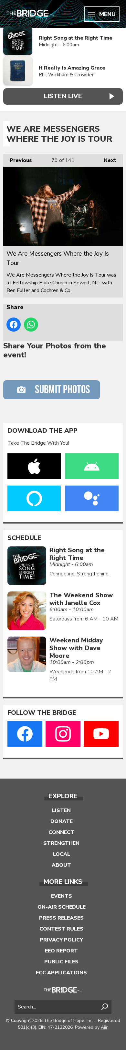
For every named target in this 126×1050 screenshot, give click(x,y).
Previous (17, 160)
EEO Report (61, 950)
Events (61, 896)
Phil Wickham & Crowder (66, 75)
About (61, 865)
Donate (61, 821)
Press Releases (61, 918)
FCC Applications (61, 972)
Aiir (104, 1027)
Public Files (61, 961)
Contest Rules (61, 928)
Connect (61, 832)
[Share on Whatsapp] (31, 324)
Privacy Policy (61, 939)
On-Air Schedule (61, 907)
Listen (61, 810)
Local (61, 854)
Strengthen (61, 843)
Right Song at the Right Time (75, 38)
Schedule (24, 538)
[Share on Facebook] (13, 324)
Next (106, 160)
